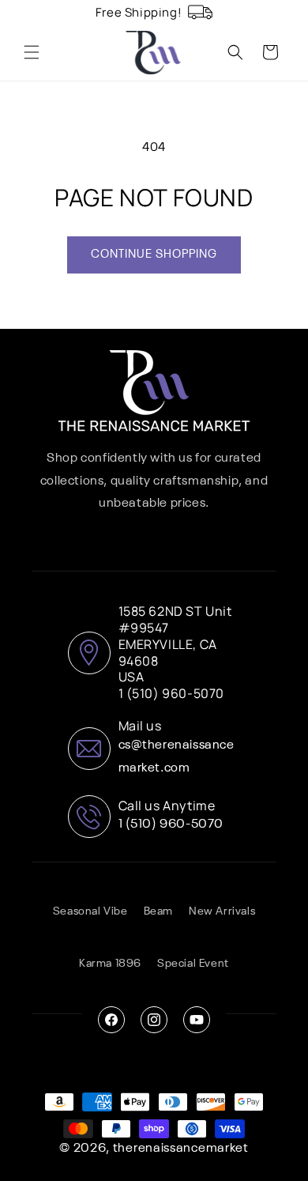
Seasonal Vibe (90, 911)
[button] (31, 52)
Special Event (193, 963)
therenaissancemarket (181, 1148)
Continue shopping (154, 254)
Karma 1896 (110, 963)
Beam (158, 911)
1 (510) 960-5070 (171, 824)
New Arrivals (222, 911)
